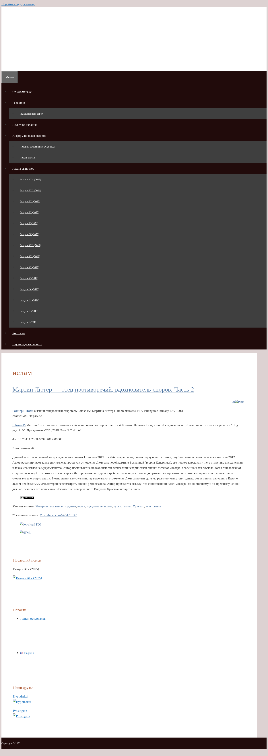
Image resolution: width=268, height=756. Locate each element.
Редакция (18, 103)
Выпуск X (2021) (29, 223)
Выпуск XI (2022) (29, 212)
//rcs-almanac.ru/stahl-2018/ (58, 515)
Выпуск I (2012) (28, 322)
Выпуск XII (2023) (30, 201)
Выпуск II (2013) (29, 311)
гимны (127, 506)
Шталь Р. (19, 425)
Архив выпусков (23, 168)
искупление (153, 506)
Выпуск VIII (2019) (30, 245)
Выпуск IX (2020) (29, 234)
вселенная (56, 506)
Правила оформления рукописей (37, 146)
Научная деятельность (27, 344)
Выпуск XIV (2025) (30, 179)
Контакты (18, 333)
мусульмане (95, 506)
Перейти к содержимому (18, 4)
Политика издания (24, 124)
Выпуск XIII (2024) (30, 190)
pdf (233, 402)
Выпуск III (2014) (29, 300)
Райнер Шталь (22, 410)
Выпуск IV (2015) (29, 289)
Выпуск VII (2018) (30, 256)
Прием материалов (33, 618)
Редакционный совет (31, 113)
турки (117, 506)
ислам (108, 506)
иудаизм (70, 506)
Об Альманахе (22, 92)
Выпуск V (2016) (29, 278)
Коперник (42, 506)
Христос (138, 506)
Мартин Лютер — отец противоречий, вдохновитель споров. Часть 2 (103, 389)
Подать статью (27, 157)
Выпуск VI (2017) (29, 267)
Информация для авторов (29, 135)
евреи (81, 506)
